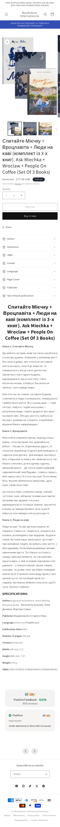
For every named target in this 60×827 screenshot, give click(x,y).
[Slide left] (3, 129)
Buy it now (30, 215)
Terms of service (49, 815)
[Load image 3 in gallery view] (45, 128)
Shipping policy (21, 820)
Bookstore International (28, 811)
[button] (6, 14)
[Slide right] (56, 129)
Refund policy (19, 815)
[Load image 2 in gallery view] (30, 128)
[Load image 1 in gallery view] (14, 128)
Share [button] (9, 227)
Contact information (39, 820)
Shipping (18, 184)
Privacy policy (34, 815)
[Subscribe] (45, 774)
